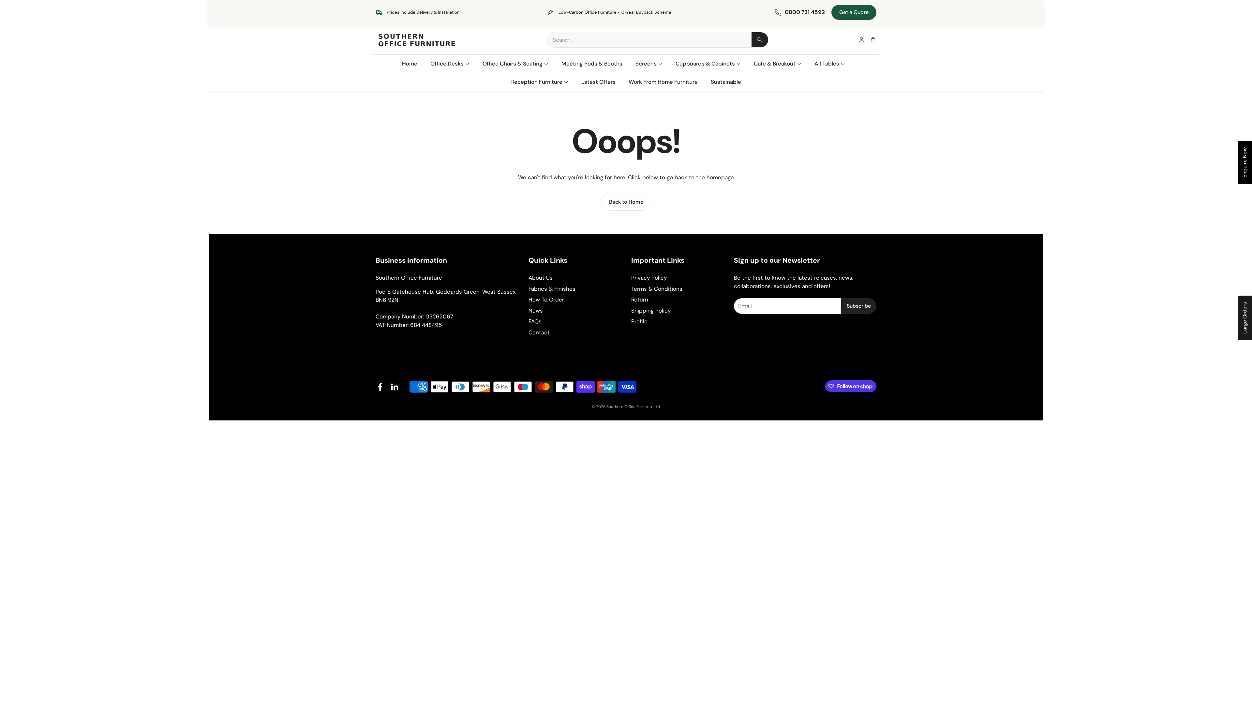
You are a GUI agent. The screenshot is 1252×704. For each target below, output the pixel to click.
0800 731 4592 (805, 12)
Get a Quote (854, 12)
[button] (657, 39)
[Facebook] (380, 386)
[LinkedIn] (394, 386)
